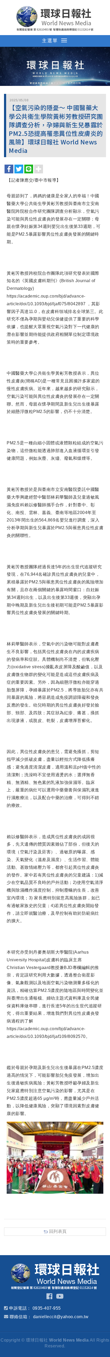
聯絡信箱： (21, 1316)
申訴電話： (20, 1308)
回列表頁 (58, 1231)
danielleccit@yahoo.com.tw (61, 1316)
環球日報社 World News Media (55, 18)
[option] (55, 66)
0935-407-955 (47, 1308)
